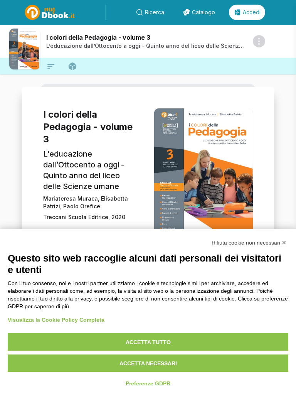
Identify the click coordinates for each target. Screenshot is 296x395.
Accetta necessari (148, 363)
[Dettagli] (259, 41)
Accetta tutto (148, 342)
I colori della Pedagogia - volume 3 (98, 37)
